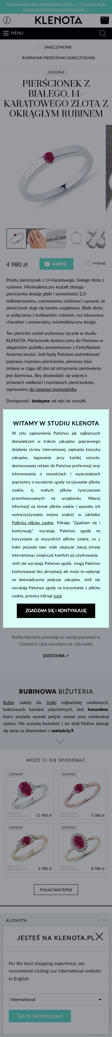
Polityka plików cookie (33, 523)
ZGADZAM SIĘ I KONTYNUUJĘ (56, 611)
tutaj (58, 596)
